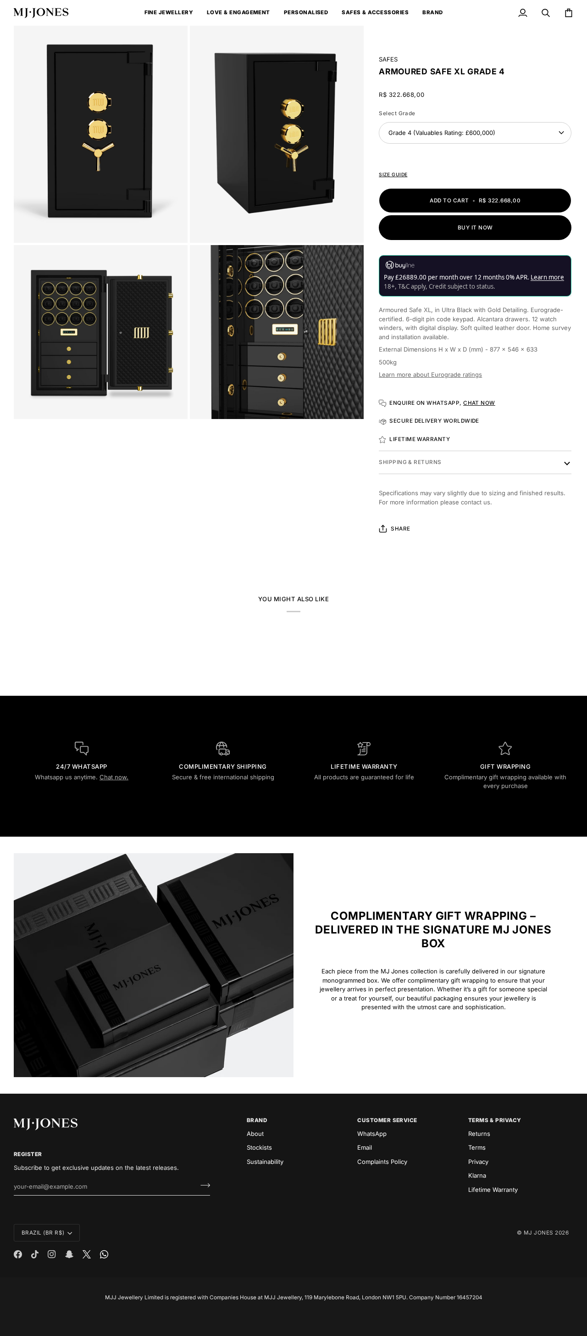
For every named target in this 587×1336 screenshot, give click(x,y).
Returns (479, 1133)
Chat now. (114, 777)
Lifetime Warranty (493, 1189)
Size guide (393, 174)
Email (364, 1147)
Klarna (477, 1175)
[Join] (202, 1185)
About (255, 1133)
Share (400, 528)
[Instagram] (52, 1254)
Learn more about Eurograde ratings (430, 374)
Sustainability (265, 1161)
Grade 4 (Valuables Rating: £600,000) (441, 132)
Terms (477, 1147)
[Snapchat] (69, 1254)
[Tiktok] (35, 1254)
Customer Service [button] (387, 1120)
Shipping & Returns (410, 462)
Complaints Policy (382, 1161)
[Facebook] (18, 1254)
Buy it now (475, 227)
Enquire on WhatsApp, (442, 403)
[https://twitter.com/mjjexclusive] (87, 1254)
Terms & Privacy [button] (494, 1120)
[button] (169, 13)
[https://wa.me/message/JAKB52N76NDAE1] (104, 1254)
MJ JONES (539, 1233)
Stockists (259, 1147)
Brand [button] (257, 1120)
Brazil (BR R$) (43, 1233)
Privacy (478, 1161)
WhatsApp (372, 1133)
